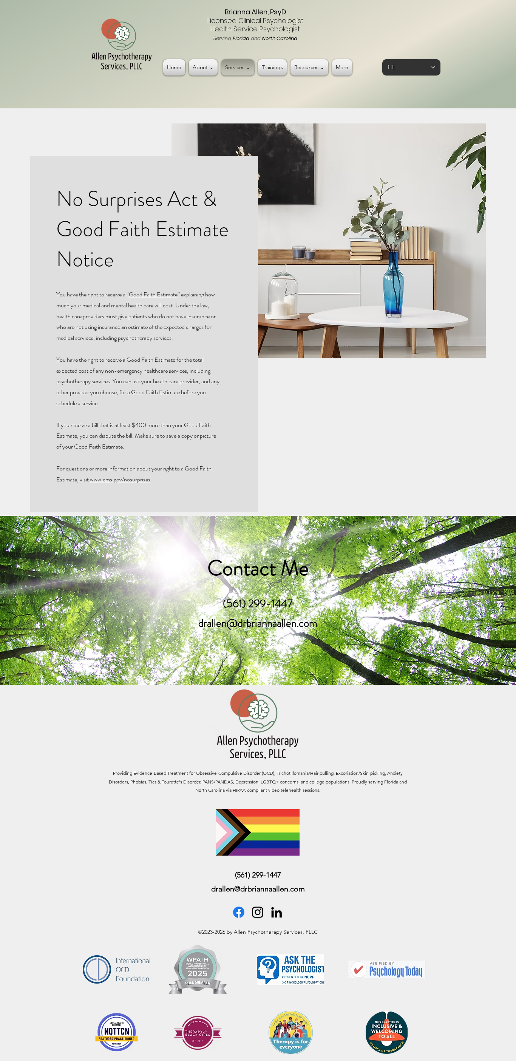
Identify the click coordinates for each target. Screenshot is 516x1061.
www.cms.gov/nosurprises (120, 479)
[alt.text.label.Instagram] (257, 912)
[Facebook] (238, 912)
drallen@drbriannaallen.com (257, 623)
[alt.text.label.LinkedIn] (276, 912)
